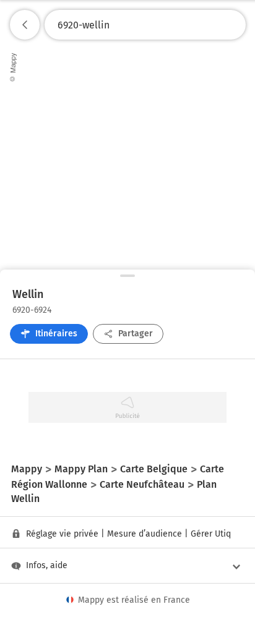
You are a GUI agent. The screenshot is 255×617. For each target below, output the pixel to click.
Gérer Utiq (211, 534)
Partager (135, 333)
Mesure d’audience (144, 534)
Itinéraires (56, 333)
